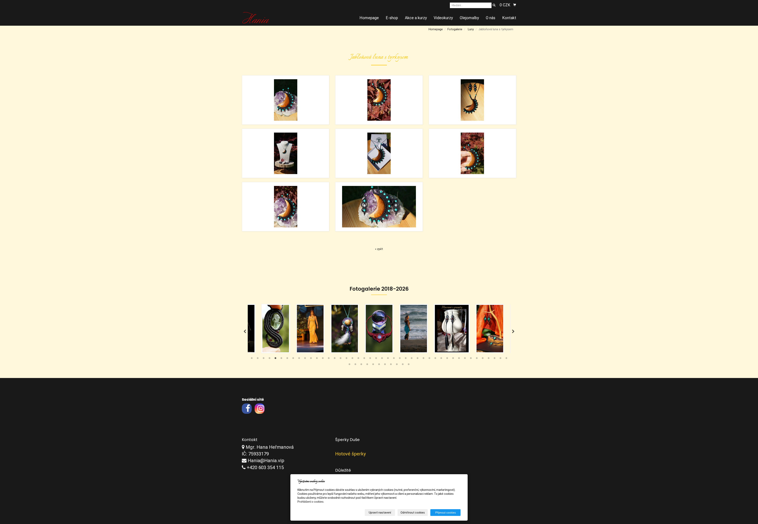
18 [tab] (352, 359)
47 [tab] (361, 365)
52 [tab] (391, 365)
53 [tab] (397, 365)
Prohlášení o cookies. (310, 501)
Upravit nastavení (380, 512)
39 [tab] (477, 359)
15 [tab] (335, 359)
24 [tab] (388, 359)
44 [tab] (506, 359)
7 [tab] (287, 359)
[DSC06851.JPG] (285, 206)
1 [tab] (252, 359)
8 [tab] (293, 359)
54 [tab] (403, 365)
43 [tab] (500, 359)
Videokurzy (443, 17)
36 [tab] (459, 359)
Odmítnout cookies (413, 512)
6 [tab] (281, 359)
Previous (245, 332)
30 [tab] (423, 359)
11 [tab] (311, 359)
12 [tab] (317, 359)
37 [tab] (465, 359)
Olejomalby (469, 17)
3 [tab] (263, 359)
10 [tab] (305, 359)
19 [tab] (358, 359)
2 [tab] (258, 359)
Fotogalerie (454, 29)
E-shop (392, 17)
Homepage (369, 17)
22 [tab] (376, 359)
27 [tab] (406, 359)
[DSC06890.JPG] (285, 153)
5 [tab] (275, 359)
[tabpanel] (379, 328)
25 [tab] (394, 359)
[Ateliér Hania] (256, 17)
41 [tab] (489, 359)
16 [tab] (340, 359)
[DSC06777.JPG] (285, 100)
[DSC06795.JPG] (472, 100)
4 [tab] (269, 359)
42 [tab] (494, 359)
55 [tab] (409, 365)
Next (513, 332)
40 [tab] (483, 359)
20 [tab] (364, 359)
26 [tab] (400, 359)
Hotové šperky (350, 454)
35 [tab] (453, 359)
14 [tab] (329, 359)
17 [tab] (346, 359)
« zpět (379, 249)
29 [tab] (417, 359)
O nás (490, 17)
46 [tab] (355, 365)
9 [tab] (299, 359)
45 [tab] (349, 365)
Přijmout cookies (445, 512)
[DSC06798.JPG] (379, 153)
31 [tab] (429, 359)
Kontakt (509, 17)
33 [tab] (441, 359)
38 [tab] (471, 359)
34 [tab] (447, 359)
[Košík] (514, 5)
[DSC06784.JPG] (472, 153)
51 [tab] (385, 365)
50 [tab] (379, 365)
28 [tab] (412, 359)
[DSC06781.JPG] (379, 100)
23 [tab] (382, 359)
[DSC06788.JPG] (379, 206)
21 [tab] (370, 359)
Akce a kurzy (416, 17)
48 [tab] (367, 365)
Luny (471, 29)
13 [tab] (323, 359)
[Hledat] (494, 5)
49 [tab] (373, 365)
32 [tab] (435, 359)
